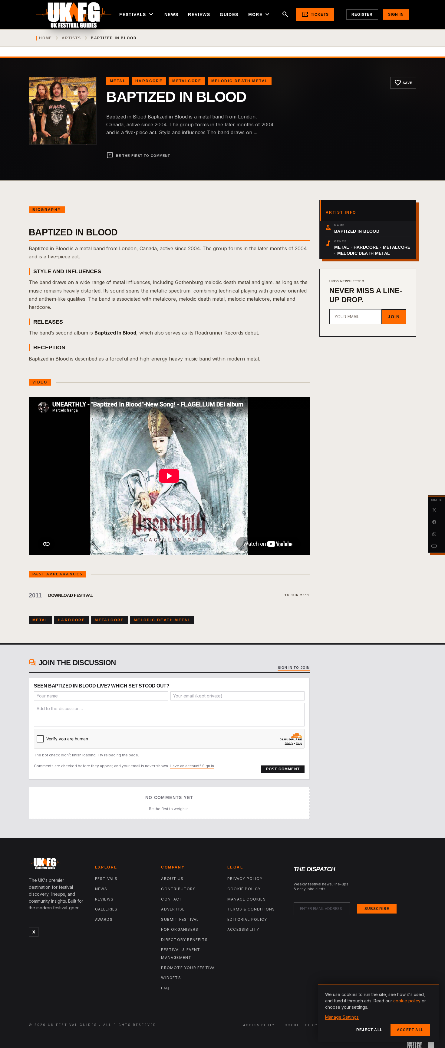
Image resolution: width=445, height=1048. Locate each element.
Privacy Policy (244, 878)
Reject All (369, 1030)
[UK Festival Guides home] (57, 865)
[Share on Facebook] (434, 522)
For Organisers (179, 929)
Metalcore (187, 81)
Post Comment (283, 769)
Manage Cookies (246, 899)
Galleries (106, 909)
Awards (104, 919)
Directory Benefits (184, 939)
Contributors (178, 889)
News (171, 14)
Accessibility (243, 929)
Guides (229, 14)
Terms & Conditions (251, 909)
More (259, 14)
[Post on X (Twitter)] (434, 510)
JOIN (394, 316)
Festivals (137, 14)
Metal (118, 81)
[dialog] (378, 1013)
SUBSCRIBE (377, 909)
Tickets (315, 14)
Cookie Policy (244, 889)
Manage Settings (342, 1017)
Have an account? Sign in (192, 766)
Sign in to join (294, 667)
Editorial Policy (247, 919)
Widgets (171, 977)
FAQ (165, 988)
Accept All (410, 1030)
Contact (171, 899)
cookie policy (406, 1000)
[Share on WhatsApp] (434, 534)
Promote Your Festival (189, 968)
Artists (71, 38)
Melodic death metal (239, 81)
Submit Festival (180, 919)
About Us (172, 878)
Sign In (396, 14)
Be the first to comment (138, 155)
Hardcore (149, 81)
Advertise (173, 909)
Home (45, 38)
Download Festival (70, 595)
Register (362, 14)
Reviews (199, 14)
